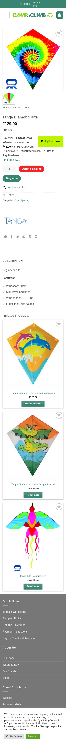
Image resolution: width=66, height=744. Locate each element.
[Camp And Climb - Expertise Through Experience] (33, 15)
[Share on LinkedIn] (36, 237)
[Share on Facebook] (12, 237)
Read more (33, 495)
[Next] (58, 59)
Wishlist (7, 697)
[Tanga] (15, 221)
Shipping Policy (12, 618)
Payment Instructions (15, 631)
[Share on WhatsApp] (5, 237)
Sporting (16, 107)
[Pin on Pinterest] (30, 237)
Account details (12, 704)
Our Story (8, 658)
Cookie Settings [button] (14, 736)
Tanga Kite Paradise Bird (33, 576)
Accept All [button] (33, 736)
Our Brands (9, 671)
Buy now (12, 178)
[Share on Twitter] (18, 237)
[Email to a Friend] (24, 237)
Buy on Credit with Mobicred (19, 638)
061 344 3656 (36, 4)
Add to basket (31, 168)
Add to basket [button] (32, 403)
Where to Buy (11, 664)
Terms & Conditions (14, 611)
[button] (6, 15)
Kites (27, 107)
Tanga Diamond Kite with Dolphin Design (33, 393)
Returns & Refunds (14, 624)
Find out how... (11, 159)
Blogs (6, 677)
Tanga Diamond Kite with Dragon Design (33, 484)
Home (6, 107)
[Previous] (8, 59)
